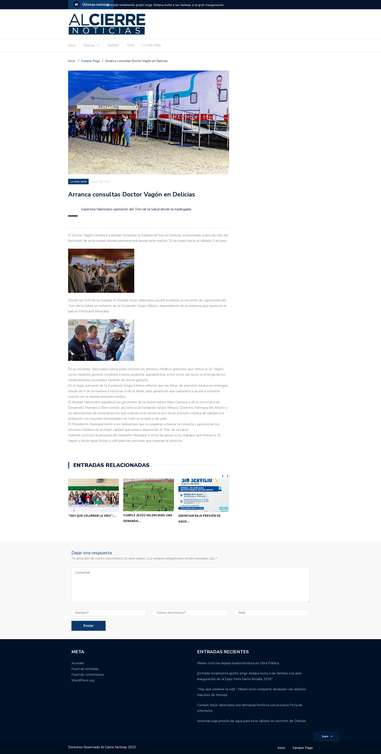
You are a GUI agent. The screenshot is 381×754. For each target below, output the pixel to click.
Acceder (77, 663)
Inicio (71, 45)
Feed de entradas (85, 669)
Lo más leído (151, 45)
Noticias (89, 45)
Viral (130, 45)
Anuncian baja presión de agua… (199, 518)
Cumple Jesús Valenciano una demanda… (147, 518)
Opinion (113, 45)
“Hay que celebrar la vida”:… (92, 515)
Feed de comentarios (87, 674)
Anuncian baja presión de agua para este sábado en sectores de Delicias (251, 721)
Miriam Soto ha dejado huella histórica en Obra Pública (238, 663)
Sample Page (303, 748)
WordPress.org (82, 680)
